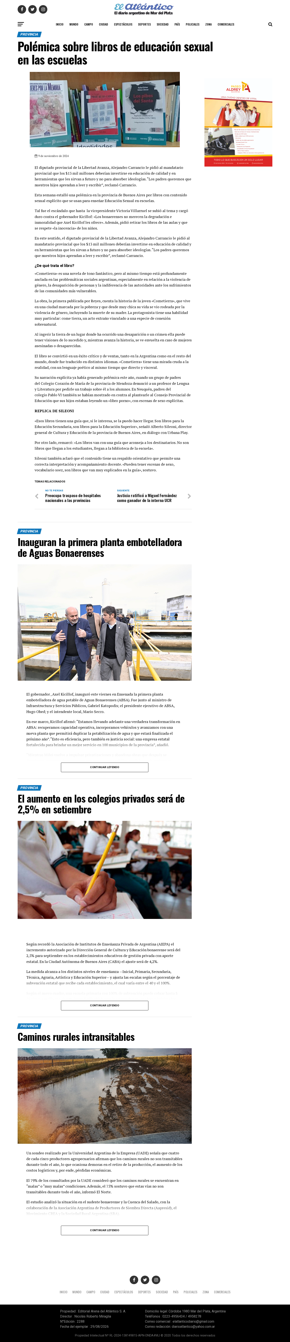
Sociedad (163, 24)
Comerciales (226, 24)
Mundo (73, 24)
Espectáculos (123, 24)
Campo (88, 24)
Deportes (144, 24)
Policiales (192, 24)
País (177, 24)
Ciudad (103, 24)
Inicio (59, 24)
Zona (208, 24)
